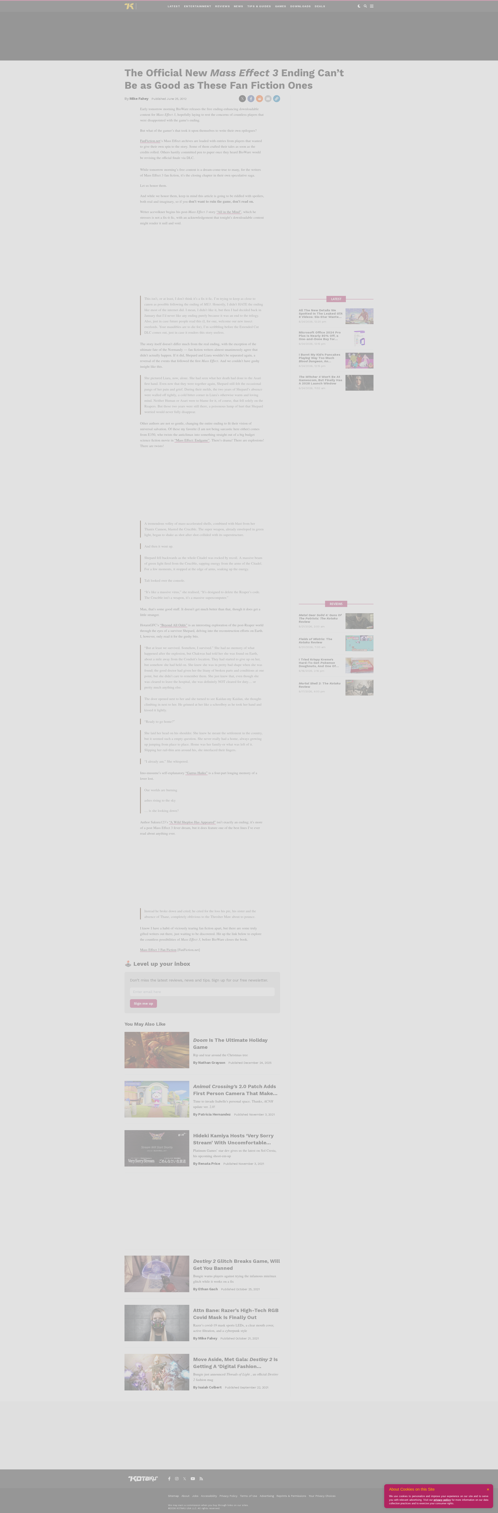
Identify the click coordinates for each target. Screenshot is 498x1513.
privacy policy (442, 1499)
